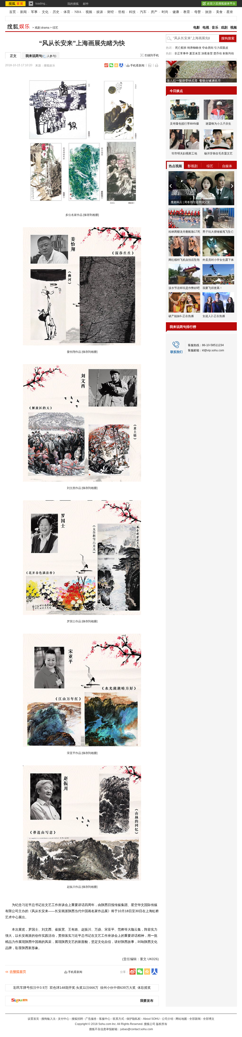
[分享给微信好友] (140, 971)
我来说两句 (41, 56)
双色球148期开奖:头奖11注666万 (74, 987)
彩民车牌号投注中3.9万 (30, 987)
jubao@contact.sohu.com (136, 1029)
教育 (186, 12)
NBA (77, 12)
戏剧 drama (42, 27)
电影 (196, 27)
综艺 (55, 27)
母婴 (197, 12)
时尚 (165, 12)
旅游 (208, 12)
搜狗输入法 (48, 1018)
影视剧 (193, 166)
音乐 (215, 27)
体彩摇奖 (144, 987)
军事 (34, 12)
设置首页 (33, 1018)
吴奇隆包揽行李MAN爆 (184, 123)
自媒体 (227, 166)
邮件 (86, 3)
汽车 (143, 12)
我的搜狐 (73, 3)
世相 (121, 12)
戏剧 (224, 27)
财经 (110, 12)
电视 (206, 27)
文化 (45, 12)
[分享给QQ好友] (116, 65)
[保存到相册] (91, 215)
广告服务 (91, 1018)
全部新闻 (195, 1018)
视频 (89, 12)
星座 (229, 12)
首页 (12, 12)
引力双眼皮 (221, 47)
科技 (132, 12)
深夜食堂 (207, 53)
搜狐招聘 (77, 1018)
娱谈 (99, 12)
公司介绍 (167, 1018)
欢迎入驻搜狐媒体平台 (221, 3)
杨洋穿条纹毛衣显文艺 (218, 153)
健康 (176, 12)
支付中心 (63, 1018)
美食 (219, 12)
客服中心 (104, 1018)
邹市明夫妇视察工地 (184, 153)
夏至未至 (195, 53)
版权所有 (161, 1024)
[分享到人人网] (121, 65)
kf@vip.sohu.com (213, 350)
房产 (154, 12)
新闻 (23, 12)
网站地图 (181, 1018)
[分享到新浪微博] (106, 65)
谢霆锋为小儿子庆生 (218, 123)
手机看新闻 (137, 65)
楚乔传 (217, 53)
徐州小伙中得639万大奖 (118, 987)
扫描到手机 (152, 55)
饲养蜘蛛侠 (194, 47)
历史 (56, 12)
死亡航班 (180, 47)
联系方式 (118, 1018)
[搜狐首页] (15, 3)
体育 (67, 12)
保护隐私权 (133, 1018)
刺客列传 (228, 53)
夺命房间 (207, 47)
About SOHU (151, 1018)
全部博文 (208, 1018)
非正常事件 (181, 53)
